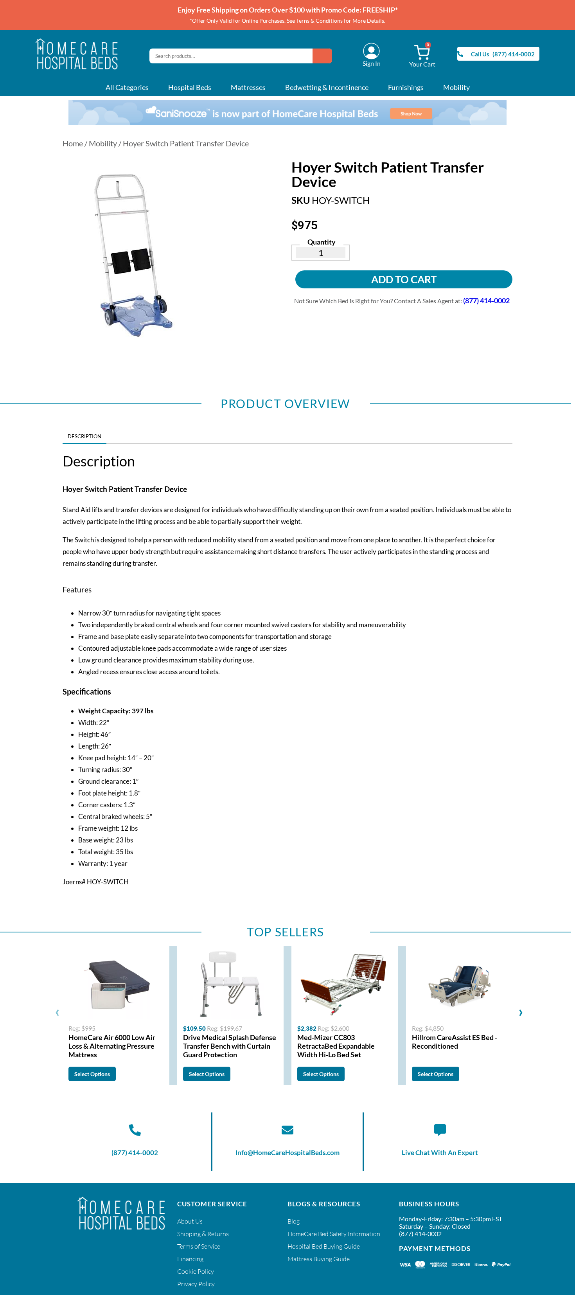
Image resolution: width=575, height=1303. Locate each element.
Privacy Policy (196, 1284)
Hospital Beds (189, 87)
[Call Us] (460, 54)
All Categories (127, 87)
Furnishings (406, 87)
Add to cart (404, 279)
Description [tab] (84, 436)
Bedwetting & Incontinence (326, 87)
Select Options (92, 1074)
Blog (294, 1221)
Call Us (480, 54)
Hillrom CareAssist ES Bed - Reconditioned (454, 1041)
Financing (190, 1259)
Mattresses (248, 87)
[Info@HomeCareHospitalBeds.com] (287, 1130)
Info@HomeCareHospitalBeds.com (287, 1152)
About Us (190, 1221)
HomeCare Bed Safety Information (334, 1234)
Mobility (456, 87)
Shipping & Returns (203, 1234)
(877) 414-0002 (134, 1152)
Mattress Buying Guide (319, 1259)
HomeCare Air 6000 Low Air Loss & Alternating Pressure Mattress (111, 1046)
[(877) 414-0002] (135, 1130)
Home (73, 143)
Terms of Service (198, 1246)
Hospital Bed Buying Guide (324, 1246)
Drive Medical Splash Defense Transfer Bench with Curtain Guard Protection (229, 1046)
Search (322, 56)
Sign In (372, 63)
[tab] (111, 434)
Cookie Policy (195, 1271)
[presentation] (57, 1011)
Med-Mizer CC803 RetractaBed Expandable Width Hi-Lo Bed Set (336, 1046)
